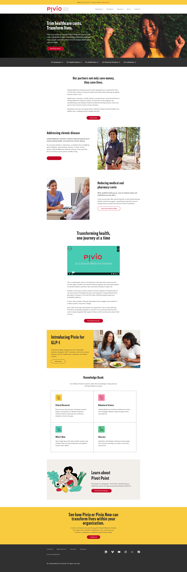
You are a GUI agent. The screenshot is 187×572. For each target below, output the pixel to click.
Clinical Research (62, 405)
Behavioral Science (106, 405)
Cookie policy (83, 549)
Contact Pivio (50, 549)
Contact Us (137, 9)
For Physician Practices (110, 62)
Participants (110, 9)
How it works (54, 158)
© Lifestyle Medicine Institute (57, 563)
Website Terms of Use (61, 549)
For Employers (56, 62)
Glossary (102, 437)
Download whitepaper (101, 490)
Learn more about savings (109, 208)
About (128, 9)
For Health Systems (73, 62)
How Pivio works (55, 48)
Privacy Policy (73, 549)
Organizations (98, 9)
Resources (120, 9)
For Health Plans (91, 62)
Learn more (105, 2)
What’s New (60, 437)
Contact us (93, 537)
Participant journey (93, 320)
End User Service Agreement (53, 554)
